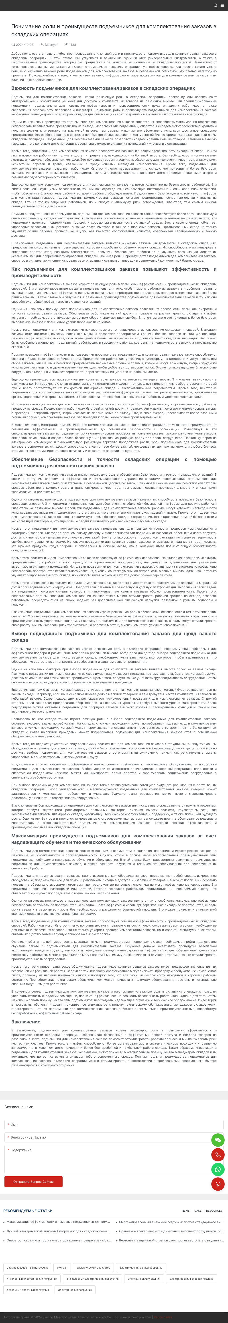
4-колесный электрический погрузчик (32, 1278)
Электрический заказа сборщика (141, 1267)
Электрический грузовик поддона (192, 1278)
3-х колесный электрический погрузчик (92, 1278)
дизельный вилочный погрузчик (28, 1289)
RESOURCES (214, 1210)
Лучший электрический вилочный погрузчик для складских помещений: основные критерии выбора (59, 1231)
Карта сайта (163, 1317)
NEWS (186, 1210)
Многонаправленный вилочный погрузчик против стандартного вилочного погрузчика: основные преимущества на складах (172, 1222)
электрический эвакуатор (93, 1267)
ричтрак (62, 1267)
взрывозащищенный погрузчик (27, 1267)
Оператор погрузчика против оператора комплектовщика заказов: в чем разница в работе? (59, 1240)
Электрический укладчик (144, 1278)
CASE (198, 1210)
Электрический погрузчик (75, 1289)
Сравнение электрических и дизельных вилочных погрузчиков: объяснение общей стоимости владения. (172, 1231)
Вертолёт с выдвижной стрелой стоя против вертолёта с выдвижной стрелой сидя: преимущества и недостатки (172, 1240)
